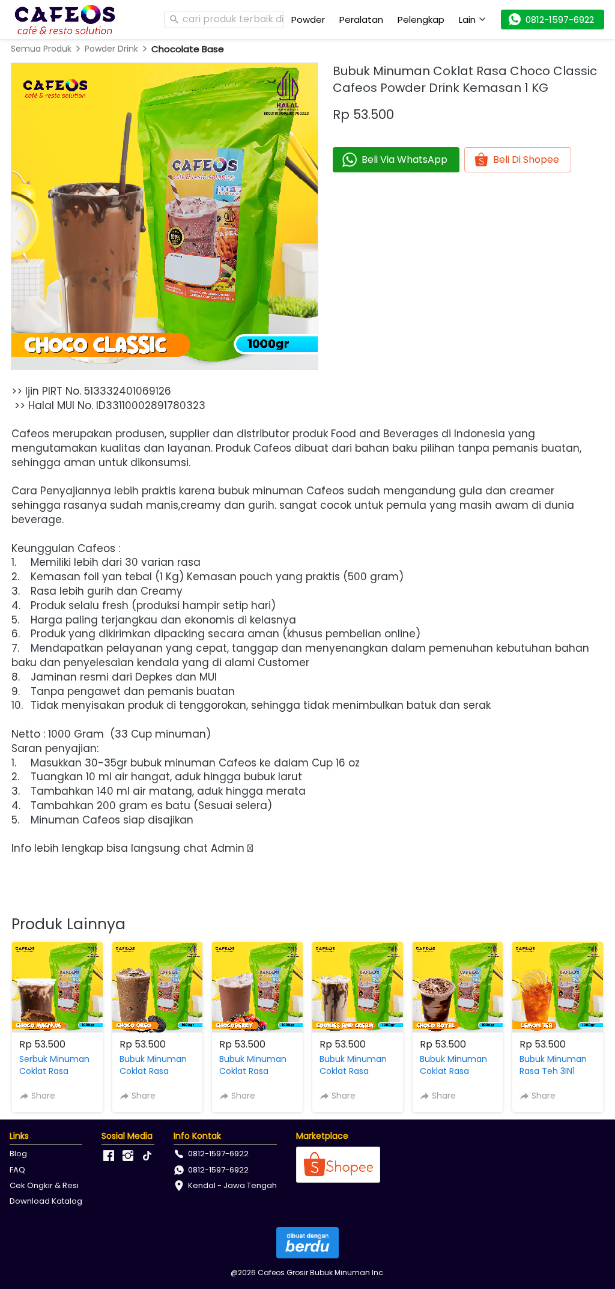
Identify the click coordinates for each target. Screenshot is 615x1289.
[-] (108, 1156)
